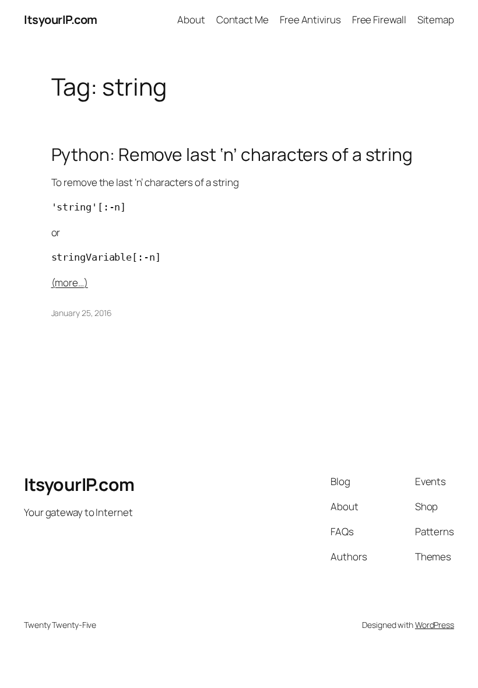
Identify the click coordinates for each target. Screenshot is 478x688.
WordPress (434, 624)
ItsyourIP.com (60, 19)
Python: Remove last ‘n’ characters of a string (232, 154)
